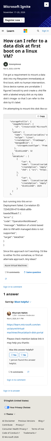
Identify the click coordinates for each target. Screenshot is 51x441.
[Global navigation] (3, 30)
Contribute (7, 424)
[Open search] (38, 30)
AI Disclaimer (8, 421)
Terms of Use (38, 429)
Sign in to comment (12, 286)
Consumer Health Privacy (14, 429)
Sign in (45, 30)
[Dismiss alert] (46, 4)
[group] (25, 158)
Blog (40, 421)
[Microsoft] (25, 31)
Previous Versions (26, 421)
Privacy (19, 424)
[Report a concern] (5, 279)
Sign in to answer (11, 390)
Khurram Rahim (20, 312)
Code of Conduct (10, 433)
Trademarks (29, 433)
